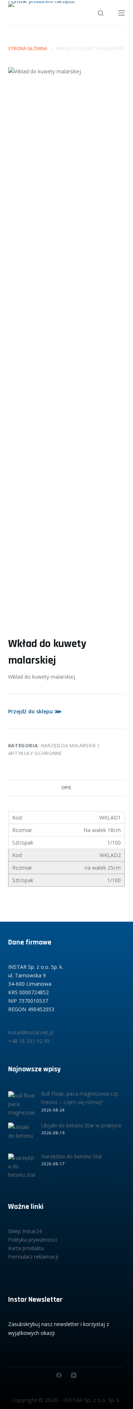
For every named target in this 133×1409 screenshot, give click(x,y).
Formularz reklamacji (33, 1256)
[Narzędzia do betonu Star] (22, 1167)
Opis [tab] (66, 787)
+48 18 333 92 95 (29, 1040)
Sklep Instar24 (25, 1231)
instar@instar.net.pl (31, 1032)
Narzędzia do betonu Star (71, 1156)
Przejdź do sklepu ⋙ (35, 711)
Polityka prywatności (32, 1239)
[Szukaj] (100, 13)
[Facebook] (59, 1375)
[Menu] (121, 13)
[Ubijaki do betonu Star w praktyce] (22, 1136)
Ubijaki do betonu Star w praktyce (81, 1125)
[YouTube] (73, 1375)
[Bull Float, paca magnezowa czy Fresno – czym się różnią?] (22, 1105)
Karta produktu (26, 1248)
